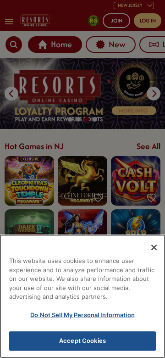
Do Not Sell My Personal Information (82, 315)
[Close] (154, 247)
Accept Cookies (82, 340)
